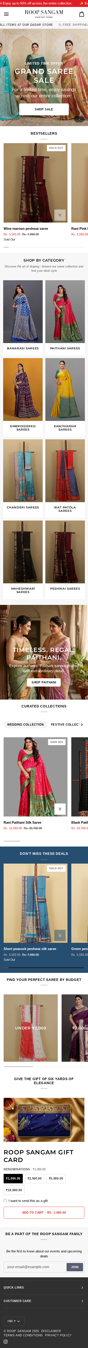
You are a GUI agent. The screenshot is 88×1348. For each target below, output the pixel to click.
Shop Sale (44, 109)
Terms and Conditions (23, 1335)
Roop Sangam (19, 1331)
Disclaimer (51, 1331)
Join (75, 1267)
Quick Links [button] (14, 1287)
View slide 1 (79, 119)
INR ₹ (11, 1321)
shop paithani (44, 682)
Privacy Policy (58, 1335)
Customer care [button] (17, 1301)
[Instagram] (6, 1342)
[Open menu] (10, 14)
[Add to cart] (60, 215)
